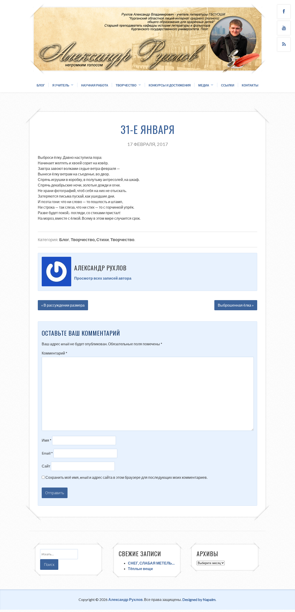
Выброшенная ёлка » (236, 305)
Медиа (203, 85)
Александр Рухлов (125, 599)
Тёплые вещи (140, 568)
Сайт (46, 466)
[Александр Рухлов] (148, 69)
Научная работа (94, 85)
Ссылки (227, 85)
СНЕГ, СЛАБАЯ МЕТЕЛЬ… (151, 563)
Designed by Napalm (198, 599)
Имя (46, 440)
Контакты (250, 85)
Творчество (126, 85)
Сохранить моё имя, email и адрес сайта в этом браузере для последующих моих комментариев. (126, 477)
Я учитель (60, 85)
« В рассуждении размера (63, 305)
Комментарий (54, 353)
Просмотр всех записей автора (102, 278)
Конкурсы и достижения (170, 85)
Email (47, 453)
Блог (41, 85)
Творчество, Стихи (90, 239)
